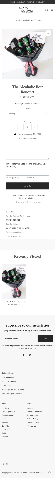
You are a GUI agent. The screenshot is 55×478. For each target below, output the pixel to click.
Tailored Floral (21, 472)
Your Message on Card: (27, 139)
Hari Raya (5, 408)
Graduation (6, 419)
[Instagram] (30, 355)
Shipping (18, 103)
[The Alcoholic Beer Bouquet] (14, 281)
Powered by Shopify (36, 472)
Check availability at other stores (28, 202)
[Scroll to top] (49, 472)
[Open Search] (47, 10)
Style (28, 108)
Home (15, 20)
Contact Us (31, 426)
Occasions (6, 429)
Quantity (27, 122)
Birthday (5, 422)
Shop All (5, 437)
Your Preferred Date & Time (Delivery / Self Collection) (26, 165)
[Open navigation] (7, 10)
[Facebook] (23, 355)
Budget (4, 433)
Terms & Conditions (34, 412)
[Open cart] (51, 10)
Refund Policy (32, 419)
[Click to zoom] (48, 33)
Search (30, 408)
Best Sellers (6, 426)
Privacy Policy (32, 415)
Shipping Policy (33, 422)
